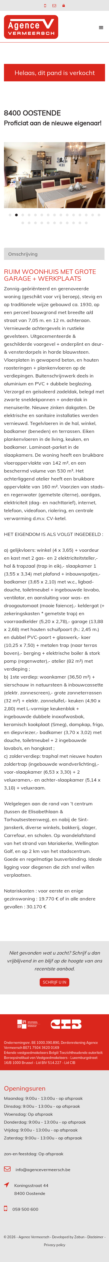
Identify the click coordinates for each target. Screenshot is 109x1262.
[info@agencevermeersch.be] (54, 5)
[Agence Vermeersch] (31, 27)
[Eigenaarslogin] (63, 5)
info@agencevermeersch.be (43, 1169)
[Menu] (101, 27)
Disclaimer (95, 1237)
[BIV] (34, 1024)
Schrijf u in (54, 982)
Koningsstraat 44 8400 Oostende (31, 1189)
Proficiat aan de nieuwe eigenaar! (52, 122)
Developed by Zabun (68, 1237)
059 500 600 (25, 1209)
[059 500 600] (45, 5)
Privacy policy (54, 1245)
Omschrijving (23, 254)
